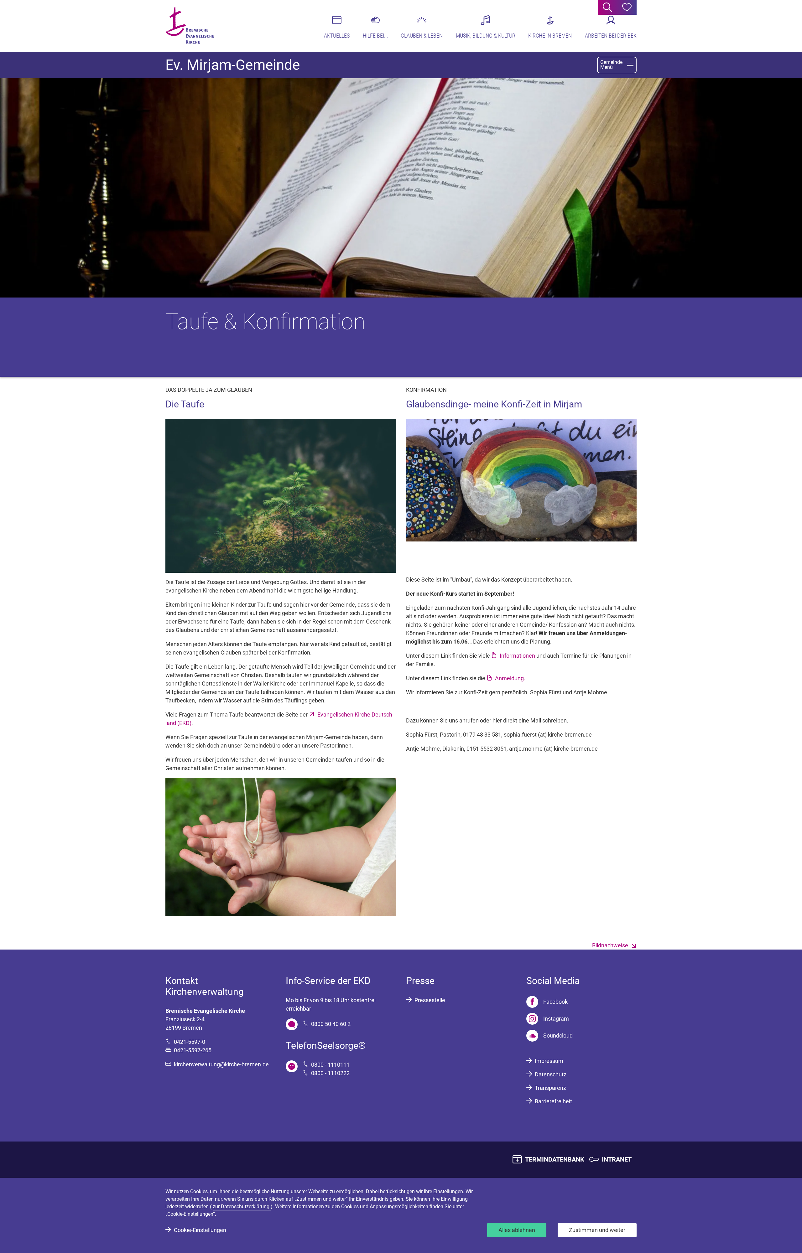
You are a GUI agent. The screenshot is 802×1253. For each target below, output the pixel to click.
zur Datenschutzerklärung (242, 1206)
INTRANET (617, 1159)
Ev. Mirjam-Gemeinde (232, 64)
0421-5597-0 (189, 1041)
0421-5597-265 (192, 1050)
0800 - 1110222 (330, 1073)
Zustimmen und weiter (597, 1230)
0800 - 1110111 (330, 1064)
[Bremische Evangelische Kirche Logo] (189, 25)
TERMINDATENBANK (554, 1159)
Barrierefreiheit (553, 1101)
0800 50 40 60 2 (331, 1024)
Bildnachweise (610, 945)
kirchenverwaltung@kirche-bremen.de (221, 1064)
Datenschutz (550, 1074)
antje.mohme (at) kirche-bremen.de (553, 748)
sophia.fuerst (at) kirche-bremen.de (548, 734)
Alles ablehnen (516, 1230)
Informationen (517, 655)
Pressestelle (429, 1000)
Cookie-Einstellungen (200, 1230)
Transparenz (550, 1088)
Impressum (549, 1061)
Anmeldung (509, 678)
